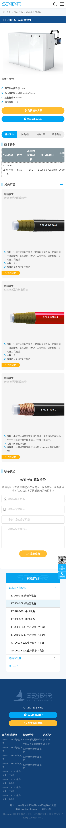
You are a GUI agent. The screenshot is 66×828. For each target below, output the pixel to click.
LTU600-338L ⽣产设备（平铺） (28, 627)
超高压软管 (15, 658)
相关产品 (41, 134)
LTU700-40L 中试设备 (23, 611)
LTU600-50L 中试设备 (23, 619)
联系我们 (56, 134)
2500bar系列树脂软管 (32, 758)
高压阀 (46, 739)
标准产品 (18, 12)
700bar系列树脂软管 (33, 744)
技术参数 (25, 134)
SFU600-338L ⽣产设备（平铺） (11, 773)
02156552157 (35, 119)
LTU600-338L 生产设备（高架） (28, 635)
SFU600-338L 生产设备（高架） (11, 781)
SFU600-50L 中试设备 (12, 765)
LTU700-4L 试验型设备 (23, 595)
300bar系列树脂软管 (33, 739)
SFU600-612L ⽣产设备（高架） (29, 650)
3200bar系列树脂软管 (32, 766)
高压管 (46, 744)
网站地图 (46, 809)
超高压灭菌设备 (33, 12)
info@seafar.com (29, 809)
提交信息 (35, 553)
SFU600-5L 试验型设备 (12, 749)
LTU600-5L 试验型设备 (23, 603)
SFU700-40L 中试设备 (12, 757)
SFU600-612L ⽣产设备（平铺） (29, 642)
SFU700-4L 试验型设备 (12, 741)
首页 (8, 12)
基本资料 (9, 134)
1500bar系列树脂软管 (32, 750)
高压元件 (14, 666)
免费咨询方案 (35, 110)
